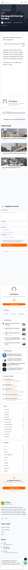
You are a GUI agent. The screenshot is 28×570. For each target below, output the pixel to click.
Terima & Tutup (11, 567)
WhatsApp (22, 314)
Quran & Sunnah (5, 527)
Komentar (5, 210)
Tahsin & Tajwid (5, 529)
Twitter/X (14, 314)
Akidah (3, 13)
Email (4, 227)
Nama (4, 221)
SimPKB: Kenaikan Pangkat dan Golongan (12, 324)
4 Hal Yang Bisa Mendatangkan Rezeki (13, 343)
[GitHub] (2, 518)
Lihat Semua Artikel (14, 304)
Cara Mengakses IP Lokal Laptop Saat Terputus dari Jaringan (15, 368)
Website (7, 234)
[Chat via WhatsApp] (25, 563)
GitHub (6, 314)
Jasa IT (3, 532)
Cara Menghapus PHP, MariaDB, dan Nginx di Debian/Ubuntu (16, 364)
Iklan (2, 534)
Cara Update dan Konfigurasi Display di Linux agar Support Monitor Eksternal (14, 359)
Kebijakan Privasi (23, 562)
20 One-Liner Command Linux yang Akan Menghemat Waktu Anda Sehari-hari (12, 338)
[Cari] (24, 251)
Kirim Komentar (8, 245)
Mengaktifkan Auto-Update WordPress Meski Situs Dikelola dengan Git (14, 355)
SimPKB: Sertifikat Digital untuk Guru (12, 333)
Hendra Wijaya (7, 22)
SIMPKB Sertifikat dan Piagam (12, 328)
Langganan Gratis (14, 488)
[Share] (25, 559)
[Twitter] (6, 518)
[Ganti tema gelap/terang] (22, 2)
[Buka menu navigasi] (25, 2)
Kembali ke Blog (6, 10)
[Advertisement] (14, 80)
